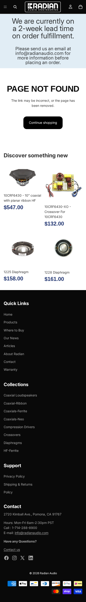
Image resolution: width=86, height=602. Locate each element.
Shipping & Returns (18, 484)
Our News (11, 338)
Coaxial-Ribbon (15, 403)
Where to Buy (14, 330)
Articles (9, 346)
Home (8, 314)
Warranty (10, 370)
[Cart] (80, 7)
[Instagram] (14, 558)
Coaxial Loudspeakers (20, 395)
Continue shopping (43, 122)
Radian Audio (48, 573)
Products (10, 322)
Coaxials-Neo (14, 419)
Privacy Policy (14, 476)
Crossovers (12, 435)
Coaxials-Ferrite (15, 411)
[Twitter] (22, 558)
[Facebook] (6, 558)
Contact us (12, 550)
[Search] (15, 7)
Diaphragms (13, 443)
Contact (10, 362)
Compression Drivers (19, 427)
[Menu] (5, 7)
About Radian (14, 354)
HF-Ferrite (11, 451)
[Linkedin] (30, 558)
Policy (8, 492)
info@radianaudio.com (31, 533)
